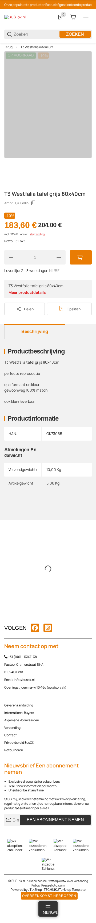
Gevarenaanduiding (18, 705)
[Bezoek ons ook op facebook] (35, 628)
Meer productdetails (27, 292)
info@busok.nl (24, 679)
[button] (87, 615)
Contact (10, 735)
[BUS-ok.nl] (15, 16)
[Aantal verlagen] (11, 257)
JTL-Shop (35, 889)
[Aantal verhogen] (59, 257)
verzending (81, 881)
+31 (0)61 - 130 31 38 (22, 656)
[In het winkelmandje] (81, 257)
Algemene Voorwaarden (21, 720)
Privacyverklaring (72, 799)
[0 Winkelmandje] (73, 17)
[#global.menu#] (86, 17)
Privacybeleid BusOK (19, 742)
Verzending (37, 234)
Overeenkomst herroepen (49, 896)
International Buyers (19, 712)
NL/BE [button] (54, 270)
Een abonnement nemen (55, 820)
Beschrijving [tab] (34, 331)
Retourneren (13, 750)
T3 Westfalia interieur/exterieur (38, 47)
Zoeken (75, 34)
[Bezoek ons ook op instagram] (47, 628)
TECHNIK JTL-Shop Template (65, 889)
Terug (8, 47)
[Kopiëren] (33, 203)
